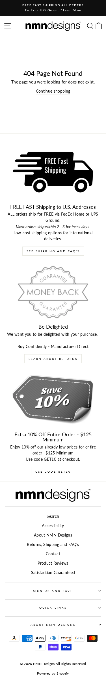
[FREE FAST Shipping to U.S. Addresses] (53, 172)
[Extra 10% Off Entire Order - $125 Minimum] (53, 399)
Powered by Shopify (53, 673)
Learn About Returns (53, 358)
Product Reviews (53, 563)
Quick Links (53, 607)
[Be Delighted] (53, 292)
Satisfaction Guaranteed (53, 572)
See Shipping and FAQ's (53, 251)
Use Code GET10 (53, 471)
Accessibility (53, 525)
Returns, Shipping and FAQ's (53, 544)
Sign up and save (53, 591)
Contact (53, 554)
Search (53, 516)
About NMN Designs (53, 535)
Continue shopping (53, 91)
